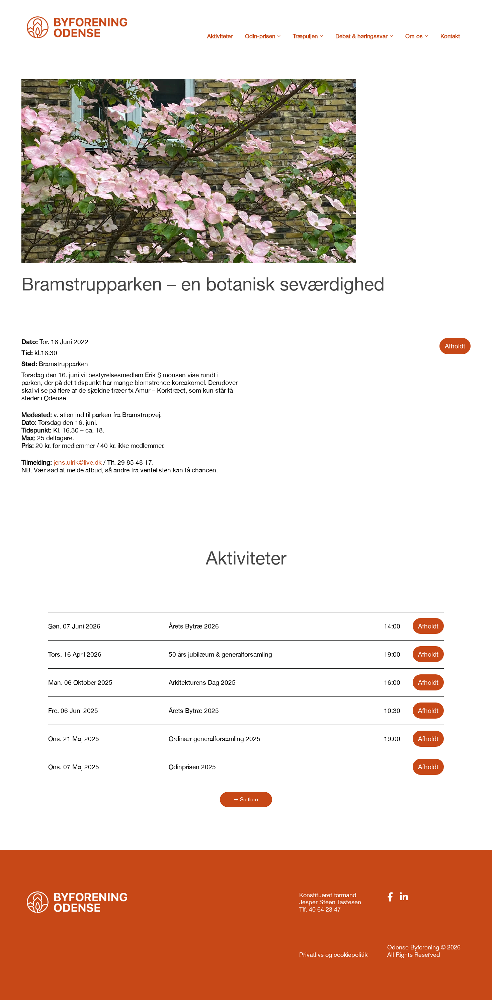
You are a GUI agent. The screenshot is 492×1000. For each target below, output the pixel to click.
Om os (414, 36)
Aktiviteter (220, 36)
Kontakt (450, 36)
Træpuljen (305, 36)
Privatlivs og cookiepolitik (333, 954)
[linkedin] (404, 896)
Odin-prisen (260, 36)
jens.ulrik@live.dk (78, 462)
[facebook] (390, 896)
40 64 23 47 (325, 909)
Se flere (249, 799)
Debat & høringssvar (361, 36)
